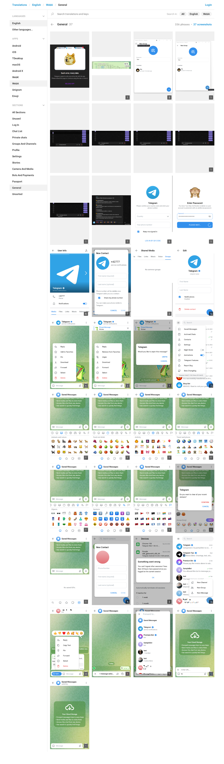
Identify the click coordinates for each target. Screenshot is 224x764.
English (36, 4)
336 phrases (182, 24)
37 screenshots (202, 24)
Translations (19, 4)
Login (208, 4)
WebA (49, 4)
